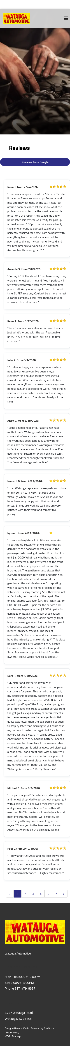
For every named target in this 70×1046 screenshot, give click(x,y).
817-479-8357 (25, 988)
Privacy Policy (12, 1032)
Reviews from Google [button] (35, 162)
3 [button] (33, 893)
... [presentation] (48, 893)
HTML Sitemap (12, 1036)
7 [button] (56, 893)
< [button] (10, 893)
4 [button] (40, 893)
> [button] (64, 893)
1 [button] (17, 893)
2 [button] (25, 893)
